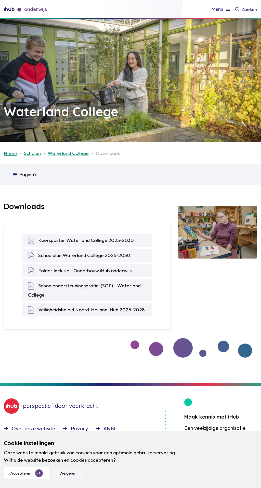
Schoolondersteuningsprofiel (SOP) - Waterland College (84, 290)
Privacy (79, 428)
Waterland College (68, 153)
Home (10, 153)
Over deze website (33, 428)
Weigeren (67, 473)
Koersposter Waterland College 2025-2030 (86, 240)
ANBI (109, 428)
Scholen (32, 153)
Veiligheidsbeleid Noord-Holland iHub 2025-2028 (91, 310)
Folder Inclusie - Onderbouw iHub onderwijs (85, 270)
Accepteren (20, 473)
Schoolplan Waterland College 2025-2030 (84, 255)
